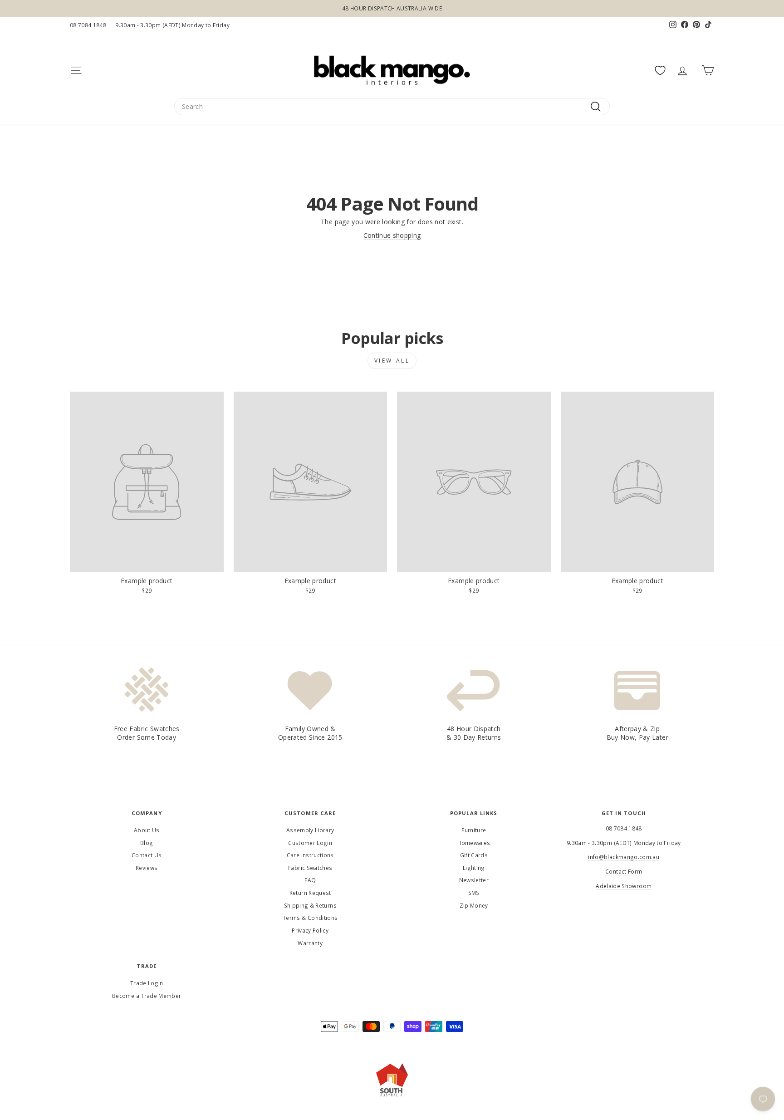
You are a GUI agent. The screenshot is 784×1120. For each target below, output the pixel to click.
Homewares (473, 842)
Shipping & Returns (310, 905)
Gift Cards (474, 855)
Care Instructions (310, 855)
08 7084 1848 (88, 25)
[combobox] (392, 106)
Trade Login (146, 983)
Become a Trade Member (146, 995)
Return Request (310, 892)
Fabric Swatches (310, 867)
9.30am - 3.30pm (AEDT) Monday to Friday (172, 25)
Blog (146, 842)
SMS (474, 892)
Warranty (310, 943)
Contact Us (147, 855)
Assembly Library (310, 830)
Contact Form (623, 871)
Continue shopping (392, 235)
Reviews (146, 867)
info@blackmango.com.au (623, 856)
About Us (147, 830)
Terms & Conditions (310, 917)
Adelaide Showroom (624, 885)
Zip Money (474, 905)
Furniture (473, 830)
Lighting (474, 867)
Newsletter (474, 880)
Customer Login (310, 842)
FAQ (310, 880)
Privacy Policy (310, 930)
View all (392, 360)
